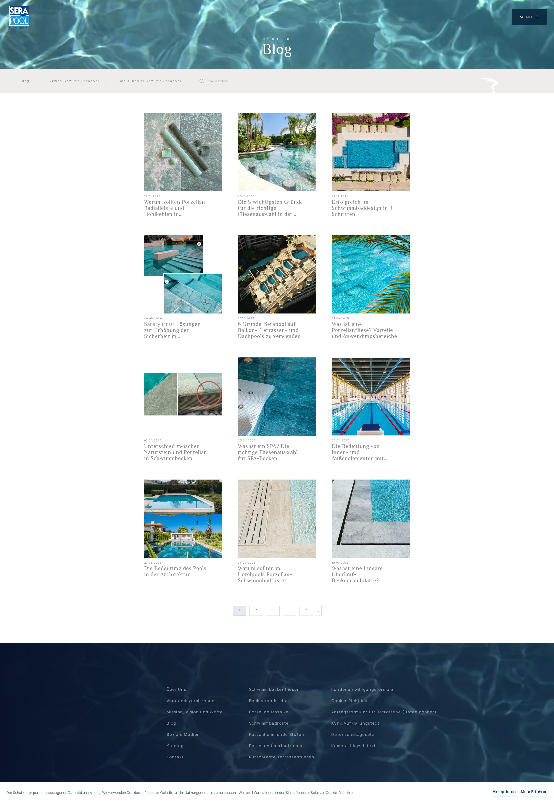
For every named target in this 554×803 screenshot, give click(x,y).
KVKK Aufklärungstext (355, 723)
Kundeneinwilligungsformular (363, 689)
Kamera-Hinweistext (353, 745)
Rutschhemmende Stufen (276, 734)
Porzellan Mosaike (269, 712)
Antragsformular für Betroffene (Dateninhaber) (383, 712)
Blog (171, 723)
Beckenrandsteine (269, 700)
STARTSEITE (271, 38)
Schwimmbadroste (269, 723)
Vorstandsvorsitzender (192, 700)
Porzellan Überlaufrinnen (276, 745)
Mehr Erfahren (534, 791)
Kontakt (175, 757)
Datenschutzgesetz (353, 734)
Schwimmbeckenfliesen (274, 689)
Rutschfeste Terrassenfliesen (281, 757)
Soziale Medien (183, 734)
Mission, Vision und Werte (195, 712)
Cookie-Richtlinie (350, 700)
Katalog (175, 745)
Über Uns (176, 689)
